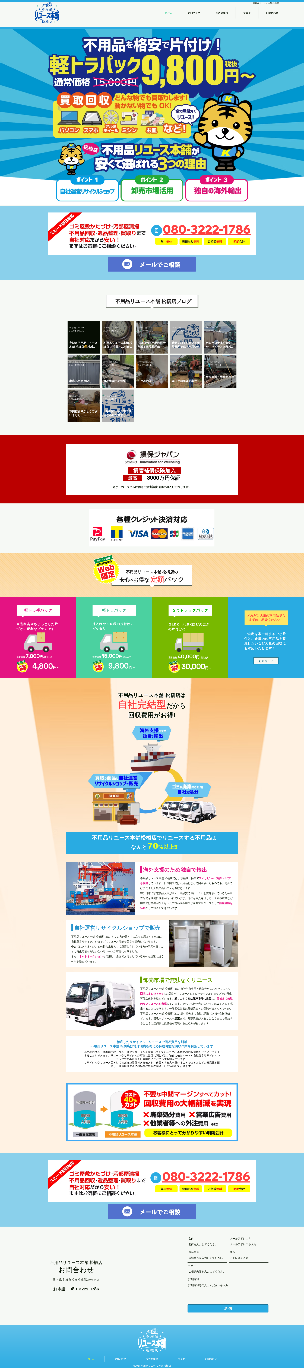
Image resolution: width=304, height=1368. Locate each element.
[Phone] (156, 230)
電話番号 (193, 1252)
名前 (191, 1238)
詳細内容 (193, 1279)
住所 (232, 1252)
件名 (191, 1265)
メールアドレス (239, 1238)
